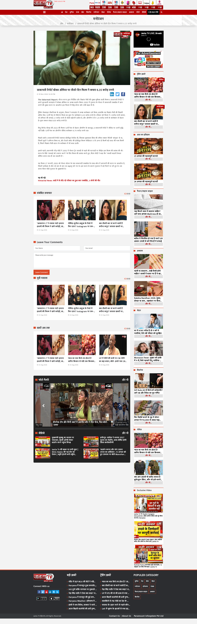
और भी (125, 380)
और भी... (148, 99)
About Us (126, 616)
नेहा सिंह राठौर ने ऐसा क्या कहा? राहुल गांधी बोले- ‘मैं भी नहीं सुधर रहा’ (83, 593)
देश (66, 12)
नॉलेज (109, 12)
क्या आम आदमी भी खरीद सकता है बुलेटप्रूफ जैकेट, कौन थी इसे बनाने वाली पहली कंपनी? (147, 478)
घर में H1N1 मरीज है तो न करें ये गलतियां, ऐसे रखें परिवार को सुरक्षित (148, 332)
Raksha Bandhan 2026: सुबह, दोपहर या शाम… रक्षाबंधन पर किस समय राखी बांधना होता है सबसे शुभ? (148, 299)
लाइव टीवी (154, 12)
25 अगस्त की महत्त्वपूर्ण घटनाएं (146, 156)
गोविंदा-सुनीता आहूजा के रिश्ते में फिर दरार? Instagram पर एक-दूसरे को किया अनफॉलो (81, 225)
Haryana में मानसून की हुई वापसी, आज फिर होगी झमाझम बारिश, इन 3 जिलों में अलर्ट (83, 597)
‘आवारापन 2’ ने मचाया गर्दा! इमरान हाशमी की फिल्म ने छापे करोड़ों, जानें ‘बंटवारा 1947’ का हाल (50, 225)
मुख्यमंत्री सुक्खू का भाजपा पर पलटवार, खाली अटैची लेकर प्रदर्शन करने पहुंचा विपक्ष (63, 440)
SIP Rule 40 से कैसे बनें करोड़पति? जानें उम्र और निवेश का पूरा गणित (148, 391)
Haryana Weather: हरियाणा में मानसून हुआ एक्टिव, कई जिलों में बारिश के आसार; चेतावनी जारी (83, 601)
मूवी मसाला (42, 278)
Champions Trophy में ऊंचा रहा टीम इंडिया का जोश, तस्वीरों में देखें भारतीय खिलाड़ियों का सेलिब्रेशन (80, 424)
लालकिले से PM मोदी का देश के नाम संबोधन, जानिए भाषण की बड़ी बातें (116, 601)
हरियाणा (145, 586)
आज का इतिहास (143, 135)
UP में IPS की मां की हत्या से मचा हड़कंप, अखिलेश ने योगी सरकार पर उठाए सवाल (116, 593)
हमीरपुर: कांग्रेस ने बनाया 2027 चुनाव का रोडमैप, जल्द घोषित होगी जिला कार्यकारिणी (113, 440)
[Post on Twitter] (117, 94)
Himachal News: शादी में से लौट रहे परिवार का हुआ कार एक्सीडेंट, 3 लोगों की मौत (69, 180)
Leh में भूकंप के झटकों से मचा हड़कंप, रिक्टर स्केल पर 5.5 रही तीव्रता (116, 608)
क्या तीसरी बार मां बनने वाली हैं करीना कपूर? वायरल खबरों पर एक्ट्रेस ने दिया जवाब (111, 225)
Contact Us (114, 616)
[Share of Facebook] (123, 94)
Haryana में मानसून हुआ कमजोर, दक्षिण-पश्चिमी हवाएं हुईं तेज (83, 585)
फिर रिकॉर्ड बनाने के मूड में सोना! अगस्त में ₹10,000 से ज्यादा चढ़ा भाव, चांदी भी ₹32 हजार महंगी (146, 418)
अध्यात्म (131, 12)
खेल (82, 12)
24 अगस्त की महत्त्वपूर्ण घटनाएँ (146, 181)
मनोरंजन (96, 12)
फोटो (138, 12)
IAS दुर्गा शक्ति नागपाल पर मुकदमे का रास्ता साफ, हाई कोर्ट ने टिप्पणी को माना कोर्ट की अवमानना (83, 589)
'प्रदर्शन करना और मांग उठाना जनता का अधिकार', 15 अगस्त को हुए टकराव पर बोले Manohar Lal (113, 452)
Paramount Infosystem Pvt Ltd (148, 616)
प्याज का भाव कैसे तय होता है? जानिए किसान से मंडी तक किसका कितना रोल (81, 360)
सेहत (103, 12)
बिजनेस (88, 12)
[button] (43, 405)
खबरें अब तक (43, 328)
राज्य (77, 12)
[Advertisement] (82, 485)
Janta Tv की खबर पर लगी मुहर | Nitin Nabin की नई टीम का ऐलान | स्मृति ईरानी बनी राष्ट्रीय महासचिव (65, 452)
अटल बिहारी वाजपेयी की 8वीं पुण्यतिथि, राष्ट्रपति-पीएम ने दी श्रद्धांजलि (83, 608)
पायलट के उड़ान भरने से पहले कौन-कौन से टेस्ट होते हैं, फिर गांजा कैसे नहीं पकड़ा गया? (116, 605)
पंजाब (152, 586)
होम (61, 23)
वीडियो (144, 12)
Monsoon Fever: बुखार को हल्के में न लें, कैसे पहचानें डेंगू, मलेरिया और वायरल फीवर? (148, 359)
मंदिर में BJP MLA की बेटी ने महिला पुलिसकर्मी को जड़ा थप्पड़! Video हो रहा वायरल (83, 581)
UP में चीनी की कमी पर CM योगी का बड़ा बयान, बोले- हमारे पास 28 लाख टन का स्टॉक (112, 360)
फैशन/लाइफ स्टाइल (120, 12)
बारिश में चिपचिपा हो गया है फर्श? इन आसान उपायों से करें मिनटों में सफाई (148, 240)
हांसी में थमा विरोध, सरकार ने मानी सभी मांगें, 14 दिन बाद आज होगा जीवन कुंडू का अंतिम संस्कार (83, 605)
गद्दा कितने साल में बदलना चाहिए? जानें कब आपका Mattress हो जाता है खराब (148, 212)
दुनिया (72, 12)
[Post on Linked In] (112, 94)
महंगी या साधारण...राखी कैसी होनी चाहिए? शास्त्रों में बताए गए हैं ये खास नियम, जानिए (148, 272)
